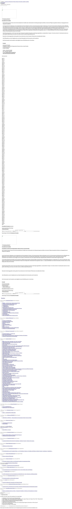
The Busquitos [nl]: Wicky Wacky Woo (8, 347)
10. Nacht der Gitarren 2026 (6, 374)
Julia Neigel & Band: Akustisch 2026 (8, 364)
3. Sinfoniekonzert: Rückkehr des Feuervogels (9, 309)
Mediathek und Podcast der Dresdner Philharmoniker (10, 327)
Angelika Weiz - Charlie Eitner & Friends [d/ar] (9, 396)
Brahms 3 (3, 323)
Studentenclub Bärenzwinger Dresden (15, 484)
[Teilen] (1, 416)
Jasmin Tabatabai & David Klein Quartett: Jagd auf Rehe (11, 388)
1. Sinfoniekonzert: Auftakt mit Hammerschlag (11, 303)
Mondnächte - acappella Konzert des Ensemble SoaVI (10, 465)
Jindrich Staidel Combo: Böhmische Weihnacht (9, 400)
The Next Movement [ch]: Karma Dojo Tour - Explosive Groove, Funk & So (14, 375)
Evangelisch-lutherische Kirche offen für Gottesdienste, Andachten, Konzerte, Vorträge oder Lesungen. (18, 440)
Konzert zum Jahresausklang (6, 334)
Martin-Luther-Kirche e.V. (11, 467)
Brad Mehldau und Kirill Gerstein (7, 321)
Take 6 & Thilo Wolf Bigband (7, 376)
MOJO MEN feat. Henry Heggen (7, 361)
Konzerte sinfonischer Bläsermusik (7, 456)
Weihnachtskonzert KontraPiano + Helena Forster (10, 398)
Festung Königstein (14, 404)
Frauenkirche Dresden (10, 438)
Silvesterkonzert (4, 313)
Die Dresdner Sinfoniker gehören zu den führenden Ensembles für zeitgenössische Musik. (16, 461)
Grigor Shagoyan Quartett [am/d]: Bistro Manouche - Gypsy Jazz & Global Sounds (15, 393)
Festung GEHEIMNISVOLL (7, 406)
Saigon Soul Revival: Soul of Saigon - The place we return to (11, 369)
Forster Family (4, 359)
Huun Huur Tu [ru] (5, 363)
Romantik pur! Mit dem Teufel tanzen (8, 304)
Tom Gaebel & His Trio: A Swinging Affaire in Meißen (10, 371)
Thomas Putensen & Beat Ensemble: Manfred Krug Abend (11, 342)
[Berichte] (3, 416)
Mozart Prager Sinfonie (6, 324)
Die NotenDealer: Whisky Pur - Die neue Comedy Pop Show (11, 348)
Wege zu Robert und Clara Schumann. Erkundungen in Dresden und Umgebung (14, 335)
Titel (2, 231)
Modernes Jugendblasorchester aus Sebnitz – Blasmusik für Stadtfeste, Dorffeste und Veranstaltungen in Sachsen (19, 490)
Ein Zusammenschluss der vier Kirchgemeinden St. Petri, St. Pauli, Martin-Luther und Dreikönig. (17, 469)
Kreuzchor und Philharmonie (6, 320)
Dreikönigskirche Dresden (13, 448)
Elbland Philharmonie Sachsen (10, 443)
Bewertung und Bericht (6, 245)
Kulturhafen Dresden (10, 410)
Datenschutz (11, 1)
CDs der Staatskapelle (5, 314)
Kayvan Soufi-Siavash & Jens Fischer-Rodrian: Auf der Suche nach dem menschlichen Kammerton (17, 368)
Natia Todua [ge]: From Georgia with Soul (9, 350)
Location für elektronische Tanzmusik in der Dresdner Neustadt (12, 482)
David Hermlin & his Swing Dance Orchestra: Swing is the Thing (12, 360)
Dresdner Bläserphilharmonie (10, 453)
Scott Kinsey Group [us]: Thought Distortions (9, 370)
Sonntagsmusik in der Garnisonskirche (8, 407)
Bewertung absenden (5, 229)
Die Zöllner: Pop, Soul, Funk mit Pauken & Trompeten (10, 377)
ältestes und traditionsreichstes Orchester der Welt (10, 315)
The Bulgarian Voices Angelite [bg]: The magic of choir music (12, 355)
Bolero (3, 325)
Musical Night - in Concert (6, 429)
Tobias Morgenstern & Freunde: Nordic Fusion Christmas (11, 395)
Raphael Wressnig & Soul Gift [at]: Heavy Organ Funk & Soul (12, 346)
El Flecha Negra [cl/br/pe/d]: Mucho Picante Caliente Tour (11, 392)
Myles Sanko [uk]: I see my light (7, 366)
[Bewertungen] (2, 416)
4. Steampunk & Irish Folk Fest (7, 422)
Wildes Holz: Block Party (6, 343)
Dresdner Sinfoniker (9, 458)
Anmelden (27, 1)
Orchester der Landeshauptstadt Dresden (8, 328)
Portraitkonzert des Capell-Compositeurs (8, 310)
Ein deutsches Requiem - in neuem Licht (8, 333)
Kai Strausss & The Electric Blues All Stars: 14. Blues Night (11, 397)
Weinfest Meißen (5, 423)
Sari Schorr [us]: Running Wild (7, 379)
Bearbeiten (3, 298)
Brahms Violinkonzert (5, 326)
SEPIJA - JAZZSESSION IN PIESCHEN (9, 412)
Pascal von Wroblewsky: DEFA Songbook (9, 365)
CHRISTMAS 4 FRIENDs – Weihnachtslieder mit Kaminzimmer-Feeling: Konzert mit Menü (16, 417)
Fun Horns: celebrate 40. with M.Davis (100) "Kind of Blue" (11, 387)
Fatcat (3, 386)
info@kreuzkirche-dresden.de (10, 52)
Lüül (3, 358)
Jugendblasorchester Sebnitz (10, 488)
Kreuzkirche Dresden (10, 432)
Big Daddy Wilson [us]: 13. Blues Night (8, 384)
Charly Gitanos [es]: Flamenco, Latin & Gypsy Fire (10, 373)
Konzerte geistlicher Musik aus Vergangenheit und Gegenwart (12, 434)
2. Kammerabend (5, 305)
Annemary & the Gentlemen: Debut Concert (9, 349)
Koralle (6, 479)
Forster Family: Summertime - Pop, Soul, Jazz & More (12, 341)
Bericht (14, 231)
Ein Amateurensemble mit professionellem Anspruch (10, 478)
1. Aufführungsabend (5, 306)
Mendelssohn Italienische (6, 322)
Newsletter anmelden (22, 1)
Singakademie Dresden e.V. (12, 475)
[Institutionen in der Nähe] (0, 416)
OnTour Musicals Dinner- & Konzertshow (6, 427)
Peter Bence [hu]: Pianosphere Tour (7, 382)
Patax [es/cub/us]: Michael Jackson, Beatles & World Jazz (11, 354)
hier (20, 496)
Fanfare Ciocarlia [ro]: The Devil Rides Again (9, 357)
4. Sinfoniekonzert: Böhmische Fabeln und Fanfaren (10, 312)
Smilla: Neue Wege (5, 385)
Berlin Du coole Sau (5, 372)
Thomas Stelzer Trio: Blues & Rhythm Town (9, 389)
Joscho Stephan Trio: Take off (7, 362)
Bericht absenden (36, 231)
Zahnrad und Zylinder (9, 420)
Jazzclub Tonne (7, 471)
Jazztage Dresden (8, 338)
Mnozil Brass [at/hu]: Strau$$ (6, 378)
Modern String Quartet (5, 353)
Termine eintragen (16, 1)
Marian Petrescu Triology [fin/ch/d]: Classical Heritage (10, 351)
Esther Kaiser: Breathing (6, 391)
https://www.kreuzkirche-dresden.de (9, 53)
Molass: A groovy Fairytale (6, 394)
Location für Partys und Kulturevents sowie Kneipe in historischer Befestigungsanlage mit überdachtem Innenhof (19, 486)
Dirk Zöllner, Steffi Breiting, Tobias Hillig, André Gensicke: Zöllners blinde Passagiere (15, 345)
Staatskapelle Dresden (9, 300)
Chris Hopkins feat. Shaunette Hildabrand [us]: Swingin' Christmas (12, 401)
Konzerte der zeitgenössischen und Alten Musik (9, 336)
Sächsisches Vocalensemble (10, 331)
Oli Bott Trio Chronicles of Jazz (7, 356)
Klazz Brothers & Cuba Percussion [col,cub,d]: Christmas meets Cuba (13, 399)
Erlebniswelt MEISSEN (11, 415)
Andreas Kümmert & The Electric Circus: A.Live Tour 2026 (11, 383)
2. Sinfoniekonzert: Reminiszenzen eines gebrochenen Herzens (12, 308)
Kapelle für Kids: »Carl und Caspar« (8, 307)
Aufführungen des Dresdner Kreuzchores (8, 435)
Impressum (7, 1)
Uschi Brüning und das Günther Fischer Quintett (9, 381)
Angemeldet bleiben (4, 494)
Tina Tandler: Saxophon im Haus (7, 380)
